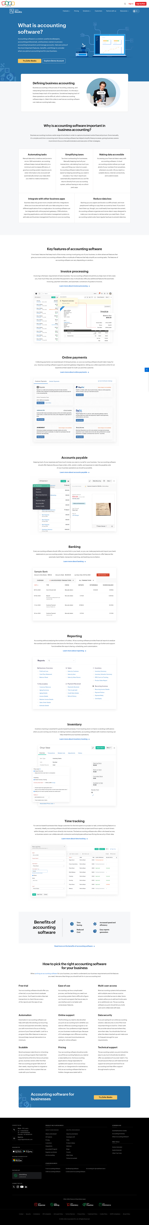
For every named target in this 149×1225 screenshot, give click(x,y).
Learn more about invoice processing (73, 286)
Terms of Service (70, 1214)
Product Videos (70, 1143)
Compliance (36, 1214)
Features (66, 11)
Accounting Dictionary (118, 1133)
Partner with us (111, 11)
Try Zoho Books (29, 61)
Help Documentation (72, 1134)
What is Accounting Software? (120, 1136)
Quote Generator (117, 1150)
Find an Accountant (71, 1158)
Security (28, 1214)
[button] (134, 11)
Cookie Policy (103, 1214)
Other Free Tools (117, 1153)
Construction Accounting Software (75, 1171)
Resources (123, 11)
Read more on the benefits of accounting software (73, 946)
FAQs (67, 1140)
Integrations (49, 1146)
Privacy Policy (81, 1214)
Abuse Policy (126, 1214)
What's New (69, 1155)
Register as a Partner (51, 1152)
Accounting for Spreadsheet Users (95, 1168)
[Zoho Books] (16, 11)
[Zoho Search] (125, 4)
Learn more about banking (73, 561)
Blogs (68, 1149)
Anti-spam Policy (58, 1214)
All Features (49, 1137)
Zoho (8, 4)
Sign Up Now (140, 4)
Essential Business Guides (119, 1130)
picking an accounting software (46, 973)
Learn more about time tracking (74, 839)
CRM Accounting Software (53, 1171)
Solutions (86, 11)
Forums (68, 1152)
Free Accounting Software (53, 1168)
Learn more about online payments (73, 372)
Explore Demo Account (54, 61)
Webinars (69, 1146)
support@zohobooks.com (25, 1139)
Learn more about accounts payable (74, 472)
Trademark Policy (92, 1214)
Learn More (22, 1176)
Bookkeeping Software (72, 1168)
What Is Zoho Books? (51, 1134)
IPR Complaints (47, 1214)
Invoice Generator (117, 1147)
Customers (98, 11)
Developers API (70, 1137)
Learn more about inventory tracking (73, 739)
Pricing (76, 11)
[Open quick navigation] (147, 370)
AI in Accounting (50, 1155)
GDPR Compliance (115, 1214)
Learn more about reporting (74, 651)
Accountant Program (51, 1149)
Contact (21, 1214)
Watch (100, 92)
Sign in (131, 4)
